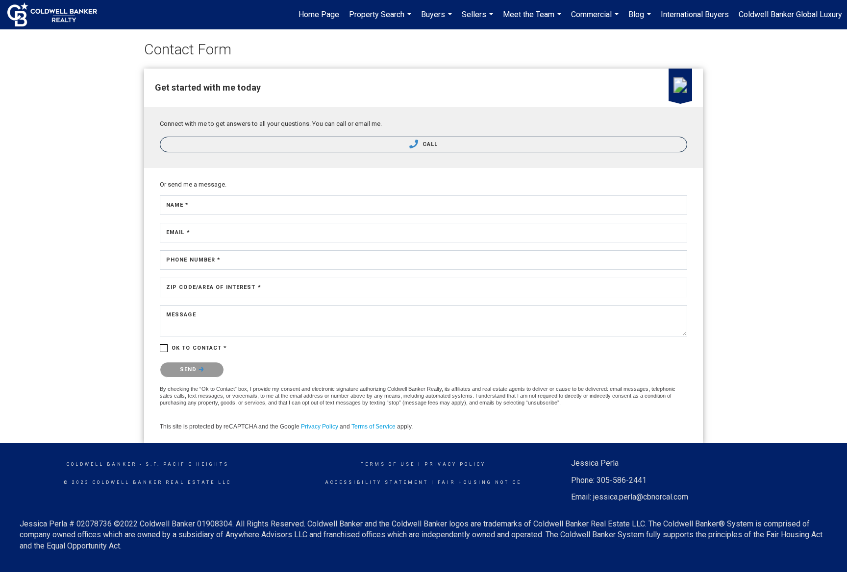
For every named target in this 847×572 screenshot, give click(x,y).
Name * (177, 205)
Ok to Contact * (199, 348)
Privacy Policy (319, 426)
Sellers (479, 19)
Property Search (381, 19)
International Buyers (695, 14)
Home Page (319, 14)
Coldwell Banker (102, 464)
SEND (189, 369)
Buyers (437, 19)
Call (429, 144)
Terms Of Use (388, 464)
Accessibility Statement (376, 482)
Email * (178, 232)
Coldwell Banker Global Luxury (790, 14)
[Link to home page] (57, 14)
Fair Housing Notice (480, 482)
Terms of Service (373, 426)
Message (181, 314)
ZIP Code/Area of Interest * (213, 287)
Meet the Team (533, 19)
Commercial (596, 19)
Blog (640, 19)
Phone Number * (193, 260)
